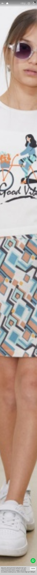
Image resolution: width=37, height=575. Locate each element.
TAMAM (33, 568)
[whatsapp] (33, 560)
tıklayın (32, 572)
